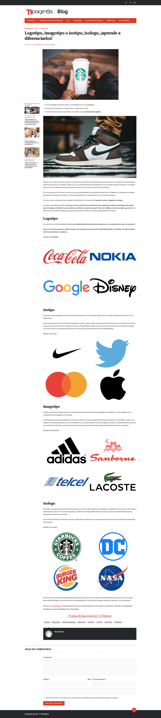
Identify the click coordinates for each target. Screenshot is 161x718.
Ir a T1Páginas (124, 20)
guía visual (56, 622)
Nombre (46, 679)
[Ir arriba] (134, 710)
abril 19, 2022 (50, 44)
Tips (68, 20)
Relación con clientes (94, 20)
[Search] (134, 2)
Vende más (78, 20)
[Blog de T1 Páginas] (47, 11)
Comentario (47, 657)
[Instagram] (130, 2)
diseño (47, 622)
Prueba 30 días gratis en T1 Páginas (89, 615)
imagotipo (82, 622)
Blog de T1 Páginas (40, 714)
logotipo (108, 622)
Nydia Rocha (39, 44)
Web (89, 679)
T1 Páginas (117, 622)
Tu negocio (31, 20)
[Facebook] (126, 2)
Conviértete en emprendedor (51, 20)
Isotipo (99, 622)
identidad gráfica (69, 622)
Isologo (91, 622)
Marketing (111, 20)
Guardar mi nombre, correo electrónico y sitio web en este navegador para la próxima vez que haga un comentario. (82, 698)
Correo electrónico (99, 679)
